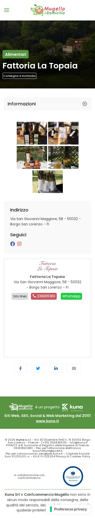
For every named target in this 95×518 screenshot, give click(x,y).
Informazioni (22, 104)
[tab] (47, 103)
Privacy (61, 456)
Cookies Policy (80, 456)
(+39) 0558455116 (54, 442)
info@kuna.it (78, 442)
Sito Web (20, 296)
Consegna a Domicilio (19, 76)
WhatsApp (71, 296)
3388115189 (45, 296)
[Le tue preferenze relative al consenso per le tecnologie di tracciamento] (68, 509)
